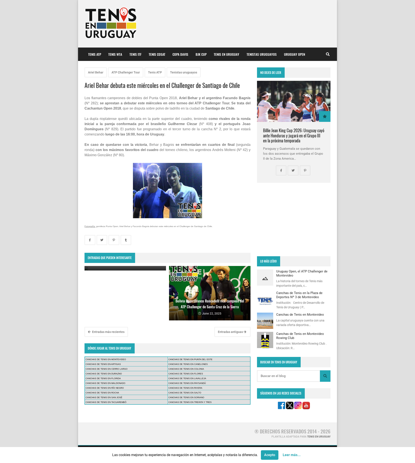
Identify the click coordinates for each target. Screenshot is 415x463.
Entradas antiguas (231, 332)
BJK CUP (201, 54)
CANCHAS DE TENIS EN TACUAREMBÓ (106, 402)
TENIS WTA (115, 54)
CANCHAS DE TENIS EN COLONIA (186, 369)
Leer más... (292, 455)
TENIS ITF (135, 54)
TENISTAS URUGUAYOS (262, 54)
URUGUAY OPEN (294, 54)
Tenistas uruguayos (183, 72)
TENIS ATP (94, 54)
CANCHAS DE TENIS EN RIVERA (185, 388)
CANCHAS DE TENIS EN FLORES (185, 373)
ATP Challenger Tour (126, 72)
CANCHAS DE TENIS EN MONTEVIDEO (106, 359)
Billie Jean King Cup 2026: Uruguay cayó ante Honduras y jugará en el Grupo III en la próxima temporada (293, 135)
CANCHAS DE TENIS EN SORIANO (186, 397)
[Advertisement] (293, 219)
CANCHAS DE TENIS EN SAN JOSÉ (104, 397)
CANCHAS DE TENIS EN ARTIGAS (103, 364)
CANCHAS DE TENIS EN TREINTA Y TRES (190, 402)
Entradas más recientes (107, 332)
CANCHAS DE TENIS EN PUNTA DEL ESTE (190, 359)
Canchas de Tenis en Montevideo (300, 315)
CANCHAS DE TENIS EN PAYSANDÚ (187, 383)
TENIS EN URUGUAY (226, 54)
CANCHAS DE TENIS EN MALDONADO (105, 383)
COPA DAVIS (180, 54)
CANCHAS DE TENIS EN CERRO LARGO (107, 369)
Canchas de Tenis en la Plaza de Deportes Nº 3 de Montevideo (299, 295)
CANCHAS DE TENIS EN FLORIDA (103, 378)
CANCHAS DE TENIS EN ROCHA (102, 392)
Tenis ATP (155, 72)
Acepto (269, 455)
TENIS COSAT (157, 54)
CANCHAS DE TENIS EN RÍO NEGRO (105, 388)
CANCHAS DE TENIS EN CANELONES (188, 364)
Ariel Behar (95, 72)
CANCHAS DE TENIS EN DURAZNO (104, 373)
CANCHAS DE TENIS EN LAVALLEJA (187, 378)
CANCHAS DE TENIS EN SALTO (184, 392)
